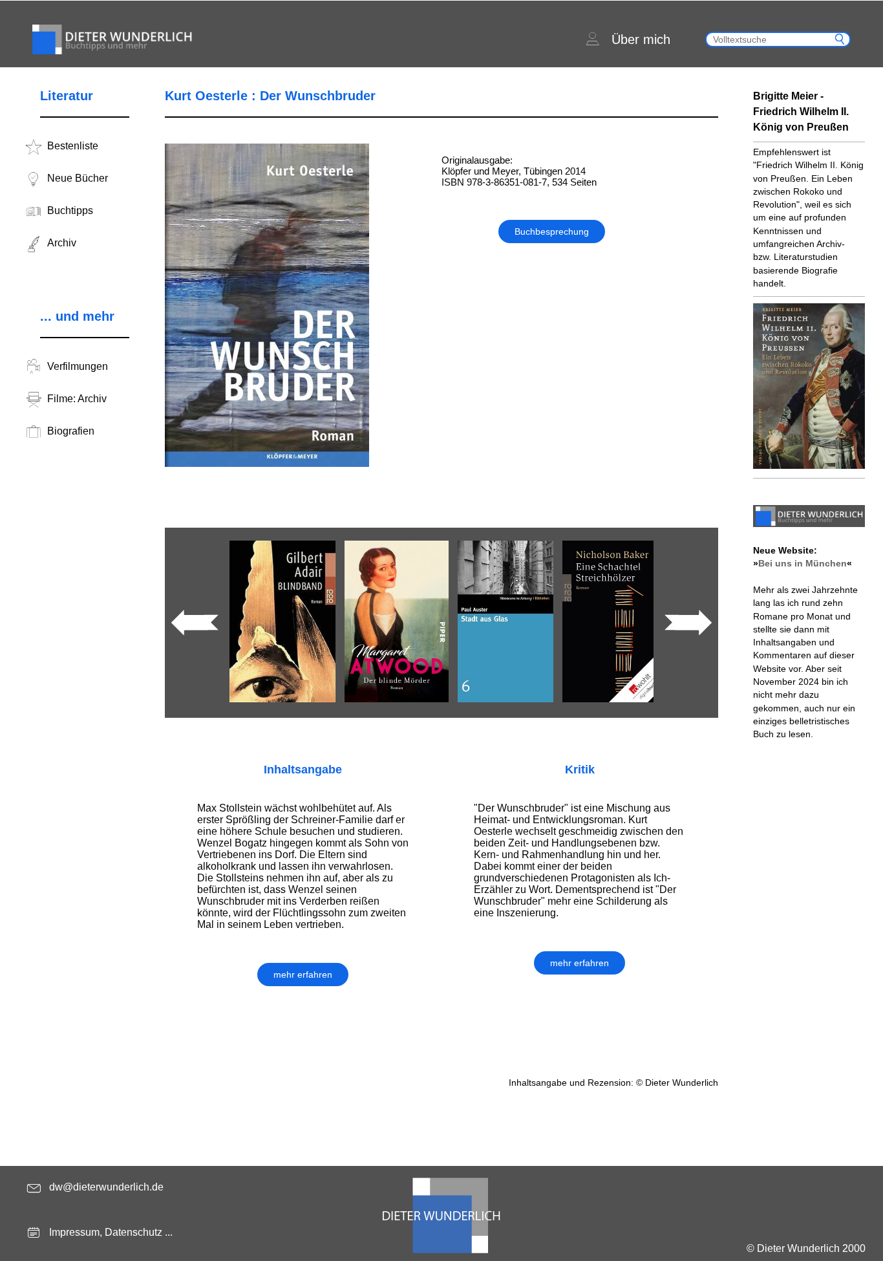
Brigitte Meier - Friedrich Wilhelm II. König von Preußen (801, 112)
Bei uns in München (802, 563)
